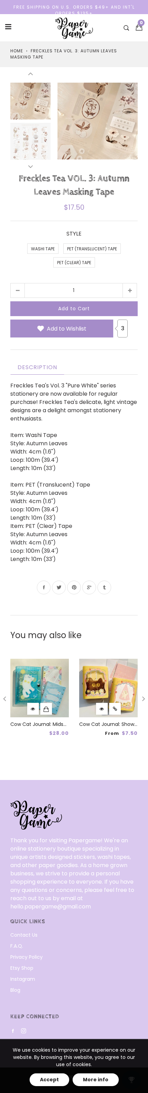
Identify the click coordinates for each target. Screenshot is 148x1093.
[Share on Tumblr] (104, 587)
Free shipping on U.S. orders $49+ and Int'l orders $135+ (74, 10)
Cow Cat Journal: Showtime (112, 724)
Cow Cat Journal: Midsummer (46, 724)
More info (95, 1079)
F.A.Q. (16, 946)
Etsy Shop (21, 968)
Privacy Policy (26, 957)
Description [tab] (37, 367)
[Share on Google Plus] (89, 587)
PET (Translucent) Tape (92, 249)
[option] (97, 121)
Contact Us (24, 934)
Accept (49, 1079)
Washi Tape (43, 249)
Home (16, 51)
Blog (15, 990)
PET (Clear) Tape (74, 263)
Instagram (22, 979)
